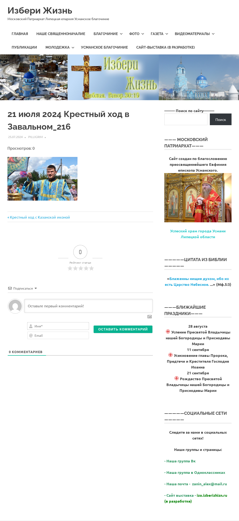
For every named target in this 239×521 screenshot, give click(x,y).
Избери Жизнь (39, 10)
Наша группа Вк (181, 460)
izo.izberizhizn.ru (212, 495)
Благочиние (106, 34)
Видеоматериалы (192, 34)
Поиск (220, 119)
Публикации (24, 47)
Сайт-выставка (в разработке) (165, 47)
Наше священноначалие (60, 34)
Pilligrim (35, 137)
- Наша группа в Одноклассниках (194, 472)
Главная (20, 34)
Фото (134, 34)
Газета (157, 34)
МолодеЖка (58, 47)
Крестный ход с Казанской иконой (40, 217)
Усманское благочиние (104, 47)
